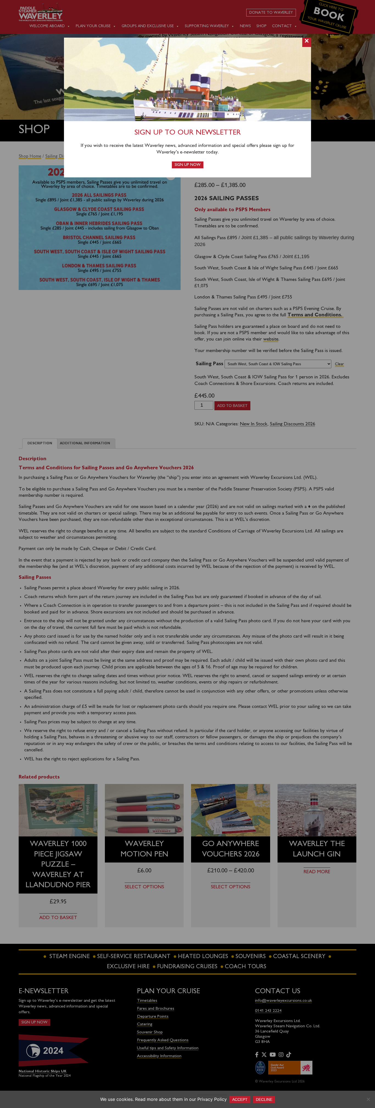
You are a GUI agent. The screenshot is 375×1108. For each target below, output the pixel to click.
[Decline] (368, 1099)
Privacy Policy (212, 1099)
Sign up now (188, 165)
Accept (240, 1099)
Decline (264, 1099)
